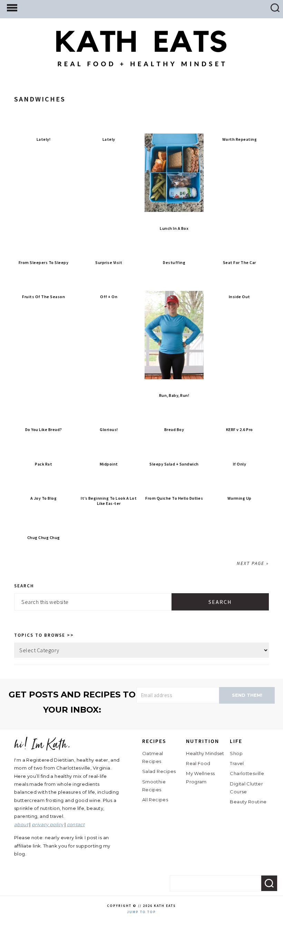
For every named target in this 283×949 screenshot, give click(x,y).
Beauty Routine (248, 801)
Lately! (44, 139)
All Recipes (155, 799)
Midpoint (109, 464)
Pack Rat (43, 464)
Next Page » (253, 563)
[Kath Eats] (141, 61)
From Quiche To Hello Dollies (174, 498)
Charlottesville (247, 773)
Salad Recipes (159, 771)
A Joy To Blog (43, 498)
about (21, 824)
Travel (237, 763)
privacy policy (47, 824)
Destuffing (174, 262)
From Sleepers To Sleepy (44, 262)
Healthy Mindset (205, 753)
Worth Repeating (239, 139)
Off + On (108, 296)
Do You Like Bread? (43, 429)
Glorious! (109, 429)
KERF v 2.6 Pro (239, 429)
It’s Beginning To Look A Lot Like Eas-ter (109, 501)
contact (76, 824)
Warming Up (239, 498)
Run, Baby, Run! (174, 395)
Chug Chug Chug (43, 537)
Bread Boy (174, 429)
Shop (236, 753)
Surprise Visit (108, 262)
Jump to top (141, 912)
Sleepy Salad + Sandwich (174, 464)
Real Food (198, 763)
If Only (239, 464)
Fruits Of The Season (43, 296)
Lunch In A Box (174, 228)
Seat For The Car (239, 262)
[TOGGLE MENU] (12, 7)
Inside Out (239, 296)
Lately (109, 139)
